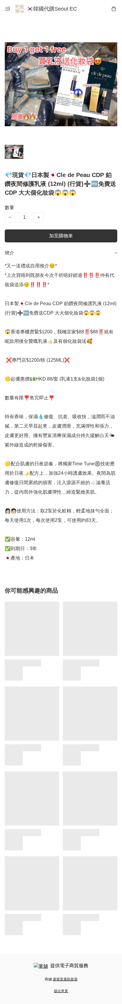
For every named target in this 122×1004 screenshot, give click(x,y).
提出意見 (61, 991)
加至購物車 (61, 235)
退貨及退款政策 (65, 979)
